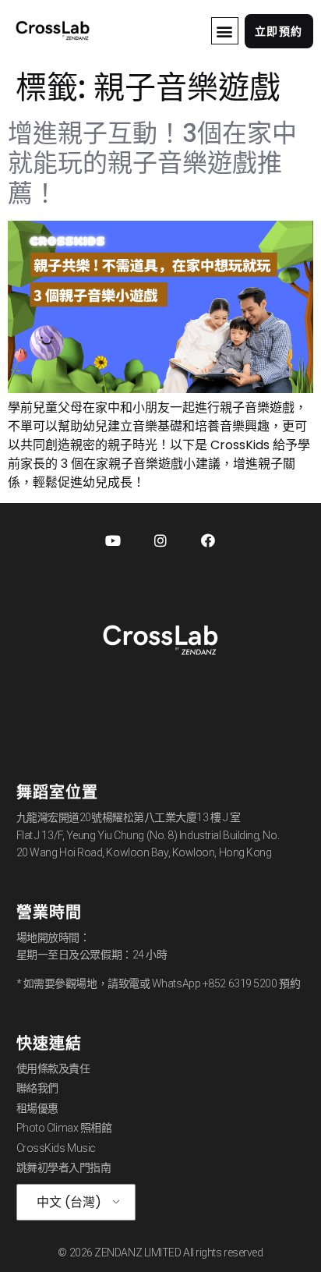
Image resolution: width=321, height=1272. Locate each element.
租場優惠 (37, 1108)
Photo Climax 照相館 (64, 1127)
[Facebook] (208, 540)
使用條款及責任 (53, 1068)
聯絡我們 (37, 1088)
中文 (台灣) (69, 1202)
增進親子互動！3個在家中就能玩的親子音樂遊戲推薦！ (152, 163)
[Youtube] (113, 540)
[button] (224, 30)
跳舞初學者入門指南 (63, 1167)
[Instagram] (160, 540)
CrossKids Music (56, 1148)
